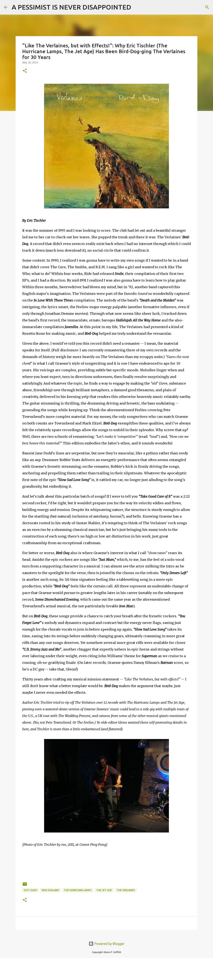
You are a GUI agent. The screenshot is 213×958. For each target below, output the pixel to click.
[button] (24, 71)
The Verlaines (126, 890)
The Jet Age (104, 890)
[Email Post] (24, 885)
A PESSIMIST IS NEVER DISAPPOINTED (71, 7)
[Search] (137, 7)
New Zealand (50, 890)
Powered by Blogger (109, 944)
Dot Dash (30, 890)
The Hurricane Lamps (78, 890)
